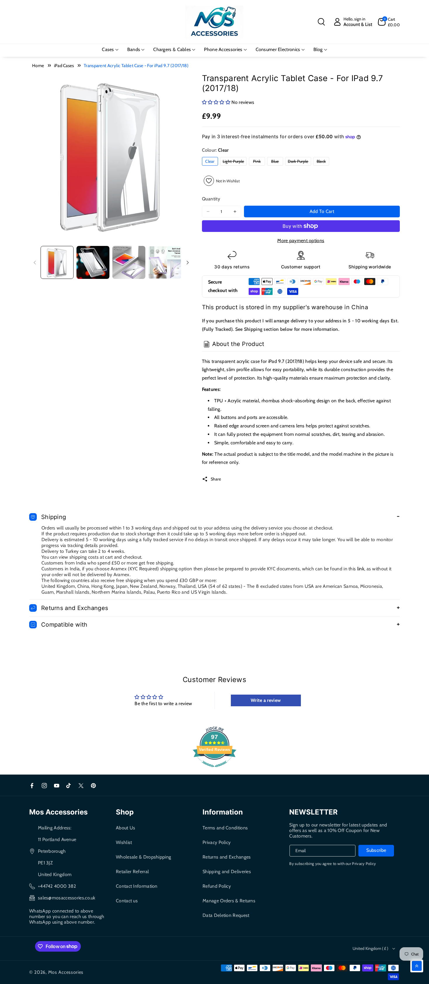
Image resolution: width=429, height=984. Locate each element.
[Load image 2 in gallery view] (92, 262)
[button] (321, 21)
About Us (125, 828)
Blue (277, 162)
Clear (209, 161)
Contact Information (137, 886)
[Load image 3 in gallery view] (128, 262)
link (360, 568)
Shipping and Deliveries (227, 871)
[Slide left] (34, 262)
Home (38, 65)
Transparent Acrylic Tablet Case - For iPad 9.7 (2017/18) (136, 65)
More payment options (300, 240)
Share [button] (216, 479)
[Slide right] (187, 262)
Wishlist (124, 842)
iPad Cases (64, 65)
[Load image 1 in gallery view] (57, 262)
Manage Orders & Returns (229, 900)
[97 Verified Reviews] (214, 770)
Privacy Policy (217, 842)
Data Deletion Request (226, 915)
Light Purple (235, 162)
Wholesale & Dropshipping (143, 857)
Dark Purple (299, 162)
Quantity (211, 199)
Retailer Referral (132, 871)
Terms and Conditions (225, 828)
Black (323, 162)
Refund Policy (217, 886)
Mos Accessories (66, 972)
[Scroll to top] (416, 965)
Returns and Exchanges (227, 857)
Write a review (266, 700)
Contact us (127, 900)
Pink (259, 162)
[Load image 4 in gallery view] (164, 262)
